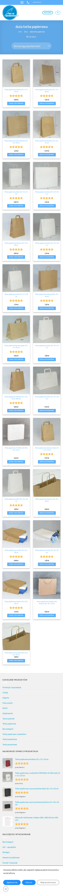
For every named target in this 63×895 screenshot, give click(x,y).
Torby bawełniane (10, 739)
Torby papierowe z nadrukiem (14, 734)
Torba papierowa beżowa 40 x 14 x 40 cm (46, 295)
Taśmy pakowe (8, 718)
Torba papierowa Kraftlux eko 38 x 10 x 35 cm (16, 449)
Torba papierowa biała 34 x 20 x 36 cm (47, 551)
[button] (57, 13)
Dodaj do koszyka (16, 103)
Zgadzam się (12, 882)
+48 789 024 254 (37, 2)
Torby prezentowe (10, 744)
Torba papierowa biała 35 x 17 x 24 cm (47, 398)
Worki (5, 708)
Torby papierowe (9, 724)
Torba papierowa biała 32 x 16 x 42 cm (47, 346)
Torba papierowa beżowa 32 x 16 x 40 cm (16, 244)
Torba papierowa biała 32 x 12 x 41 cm (16, 193)
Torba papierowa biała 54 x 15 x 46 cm (47, 193)
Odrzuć (28, 882)
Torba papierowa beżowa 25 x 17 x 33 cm (16, 90)
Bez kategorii (8, 729)
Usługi (5, 692)
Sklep (26, 32)
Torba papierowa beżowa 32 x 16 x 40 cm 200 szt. (16, 398)
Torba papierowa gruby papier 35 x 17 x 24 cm (16, 346)
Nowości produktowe (11, 857)
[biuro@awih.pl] (22, 2)
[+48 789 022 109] (28, 2)
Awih (20, 32)
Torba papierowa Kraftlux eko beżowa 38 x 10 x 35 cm (47, 602)
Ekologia (6, 852)
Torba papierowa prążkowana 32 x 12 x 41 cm (16, 654)
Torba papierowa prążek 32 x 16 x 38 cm (16, 551)
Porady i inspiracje (10, 863)
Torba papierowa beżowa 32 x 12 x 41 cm (46, 142)
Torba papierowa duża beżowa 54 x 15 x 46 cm (16, 142)
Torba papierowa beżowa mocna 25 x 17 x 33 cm (47, 449)
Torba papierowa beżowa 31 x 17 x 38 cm (46, 90)
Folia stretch (8, 703)
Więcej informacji (48, 882)
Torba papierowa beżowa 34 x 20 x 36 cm (16, 602)
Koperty (6, 698)
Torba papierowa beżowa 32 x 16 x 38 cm (46, 500)
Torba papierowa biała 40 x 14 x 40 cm (47, 244)
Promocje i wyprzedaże (12, 687)
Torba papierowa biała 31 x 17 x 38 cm (16, 295)
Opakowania (8, 713)
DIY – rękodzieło (9, 847)
